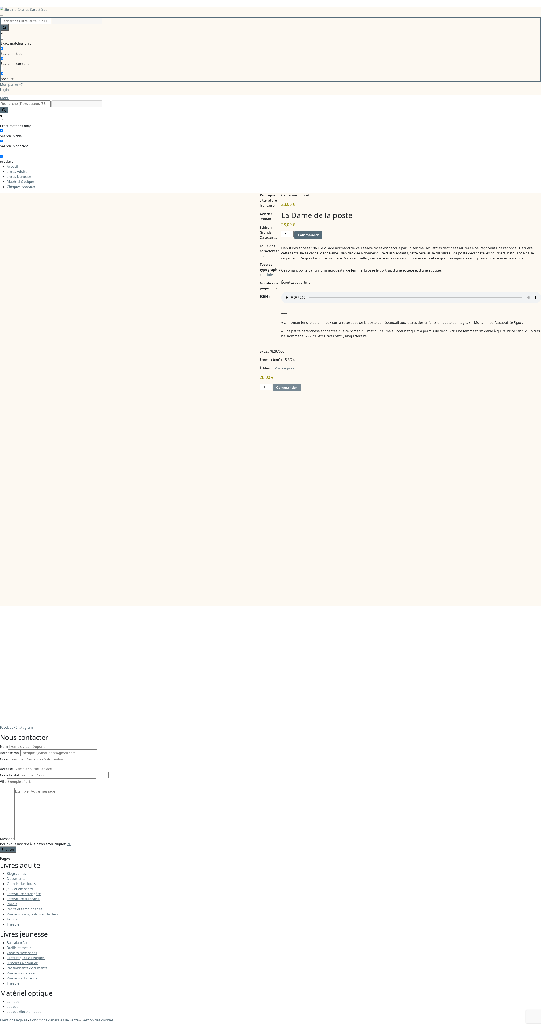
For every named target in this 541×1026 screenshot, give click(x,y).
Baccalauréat (17, 942)
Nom (4, 746)
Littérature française (23, 899)
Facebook (7, 727)
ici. (69, 844)
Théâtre (13, 924)
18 (262, 256)
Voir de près (284, 368)
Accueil (12, 166)
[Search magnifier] (5, 27)
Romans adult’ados (22, 978)
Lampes (13, 1001)
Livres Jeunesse (19, 176)
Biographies (16, 873)
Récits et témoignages (24, 909)
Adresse (6, 769)
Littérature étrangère (24, 894)
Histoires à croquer (22, 963)
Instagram (24, 727)
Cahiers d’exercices (22, 953)
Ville (3, 781)
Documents (16, 878)
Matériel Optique (20, 181)
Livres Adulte (17, 171)
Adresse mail (10, 752)
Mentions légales (13, 1020)
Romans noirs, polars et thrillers (32, 914)
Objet (4, 759)
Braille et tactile (19, 947)
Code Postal (9, 775)
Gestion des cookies (97, 1020)
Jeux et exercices (20, 888)
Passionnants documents (27, 968)
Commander (308, 235)
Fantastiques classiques (26, 958)
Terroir (12, 919)
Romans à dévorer (21, 973)
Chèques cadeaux (21, 186)
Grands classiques (21, 883)
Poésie (12, 904)
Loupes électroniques (24, 1011)
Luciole (267, 274)
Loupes (12, 1006)
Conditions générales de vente (54, 1020)
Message (7, 839)
